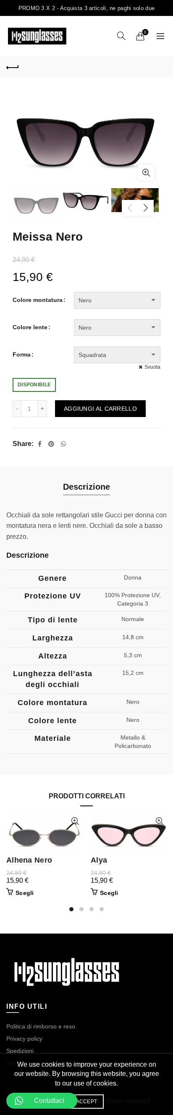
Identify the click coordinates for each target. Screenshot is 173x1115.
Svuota (152, 367)
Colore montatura (38, 299)
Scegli (25, 892)
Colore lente (30, 327)
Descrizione (86, 486)
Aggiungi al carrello (100, 408)
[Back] (12, 66)
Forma (22, 354)
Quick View (75, 821)
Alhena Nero (29, 860)
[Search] (121, 35)
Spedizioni (20, 1050)
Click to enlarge (146, 173)
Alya (99, 860)
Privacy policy (24, 1038)
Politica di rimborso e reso (40, 1026)
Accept (86, 1102)
